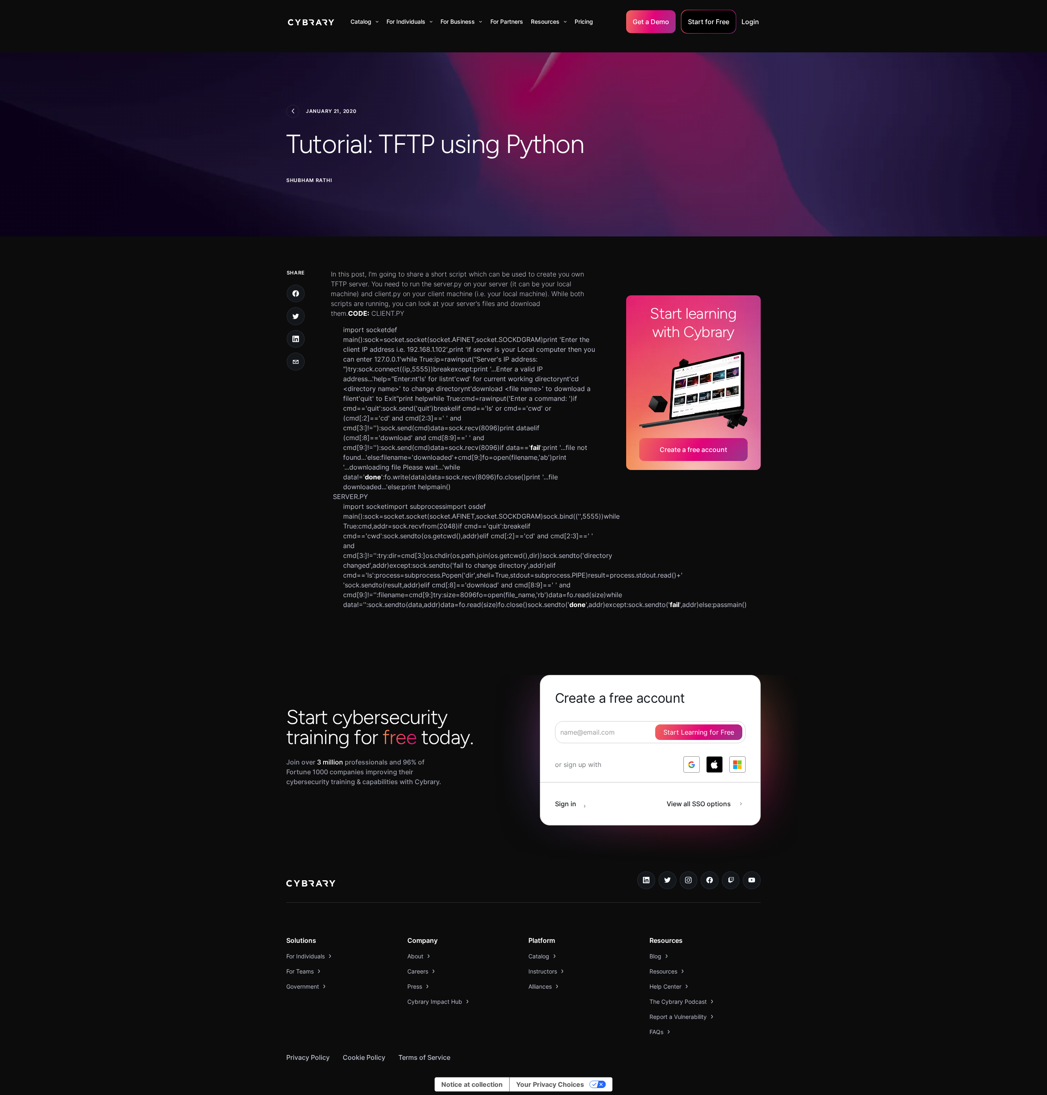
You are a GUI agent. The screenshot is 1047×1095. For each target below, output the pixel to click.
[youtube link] (752, 880)
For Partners (506, 21)
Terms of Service (424, 1057)
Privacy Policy (308, 1057)
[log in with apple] (714, 764)
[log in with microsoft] (737, 764)
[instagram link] (689, 880)
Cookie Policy (364, 1057)
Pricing (584, 21)
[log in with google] (691, 764)
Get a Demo (651, 22)
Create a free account (693, 449)
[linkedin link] (646, 880)
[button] (364, 21)
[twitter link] (667, 880)
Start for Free (708, 22)
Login (750, 22)
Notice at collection (472, 1084)
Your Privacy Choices (550, 1084)
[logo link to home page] (310, 884)
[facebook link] (710, 880)
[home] (311, 22)
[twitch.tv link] (731, 880)
